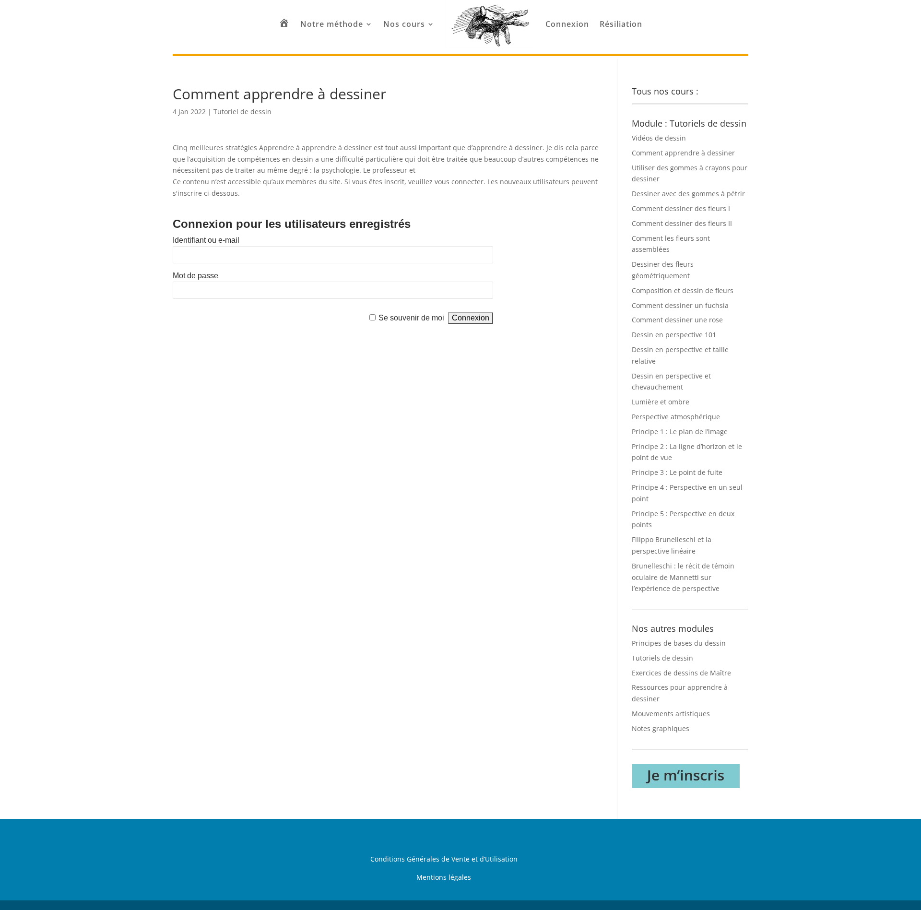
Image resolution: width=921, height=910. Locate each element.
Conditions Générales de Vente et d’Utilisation (444, 858)
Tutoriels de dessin (662, 657)
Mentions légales (443, 877)
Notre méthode (331, 24)
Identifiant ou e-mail (206, 240)
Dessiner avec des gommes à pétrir (688, 193)
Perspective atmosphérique (676, 416)
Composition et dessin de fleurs (682, 290)
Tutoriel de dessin (242, 111)
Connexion (567, 24)
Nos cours (404, 24)
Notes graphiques (660, 728)
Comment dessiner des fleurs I (681, 208)
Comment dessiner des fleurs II (682, 223)
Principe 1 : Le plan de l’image (680, 431)
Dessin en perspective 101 (674, 334)
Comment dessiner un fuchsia (680, 305)
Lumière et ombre (660, 401)
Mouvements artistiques (671, 713)
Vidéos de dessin (659, 137)
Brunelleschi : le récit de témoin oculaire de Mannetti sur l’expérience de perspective (683, 577)
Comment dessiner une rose (677, 319)
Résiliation (621, 24)
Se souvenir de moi (411, 318)
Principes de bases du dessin (679, 643)
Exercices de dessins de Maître (681, 672)
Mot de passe (195, 276)
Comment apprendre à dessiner (683, 152)
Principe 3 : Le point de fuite (677, 472)
